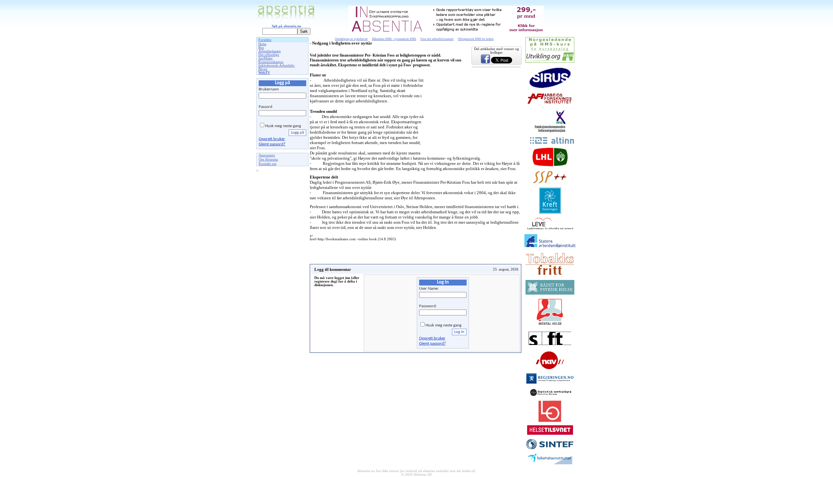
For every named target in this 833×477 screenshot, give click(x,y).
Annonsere (267, 155)
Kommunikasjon (270, 62)
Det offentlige (268, 55)
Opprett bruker (272, 139)
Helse (262, 44)
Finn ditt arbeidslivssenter (437, 39)
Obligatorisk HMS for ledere (476, 39)
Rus (261, 47)
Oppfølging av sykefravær (351, 39)
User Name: (429, 288)
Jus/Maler (265, 58)
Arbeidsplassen (269, 51)
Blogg (262, 69)
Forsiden (264, 40)
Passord (265, 107)
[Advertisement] (282, 272)
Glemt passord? (272, 144)
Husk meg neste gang (283, 126)
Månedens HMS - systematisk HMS (394, 39)
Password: (428, 306)
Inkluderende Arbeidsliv (276, 65)
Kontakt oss (267, 164)
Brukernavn (269, 89)
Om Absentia (268, 159)
